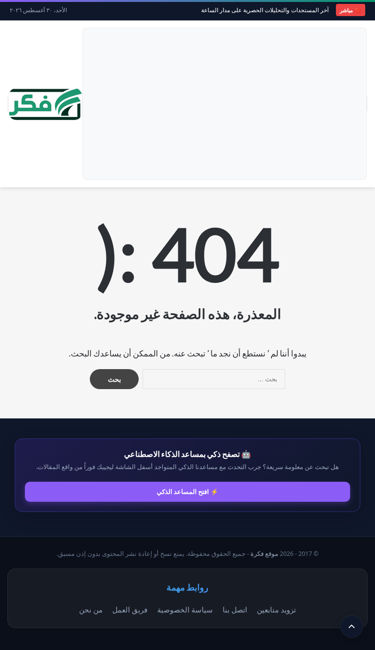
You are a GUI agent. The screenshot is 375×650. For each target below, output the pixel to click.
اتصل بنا (235, 609)
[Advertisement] (224, 104)
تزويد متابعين (276, 609)
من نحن (91, 609)
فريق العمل (129, 609)
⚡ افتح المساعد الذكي (187, 491)
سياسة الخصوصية (185, 609)
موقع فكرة (264, 554)
